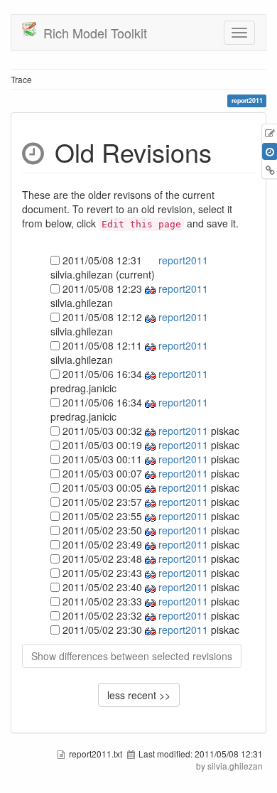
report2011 (182, 260)
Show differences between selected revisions (131, 656)
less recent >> (138, 695)
